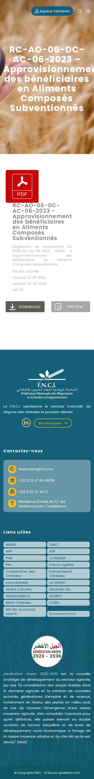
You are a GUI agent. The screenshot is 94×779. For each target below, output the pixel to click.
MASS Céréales (18, 602)
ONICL (54, 544)
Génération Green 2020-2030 (30, 673)
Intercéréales (17, 582)
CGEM (54, 602)
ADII (52, 551)
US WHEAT (57, 582)
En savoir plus (50, 423)
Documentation (62, 613)
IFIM (8, 564)
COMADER (57, 558)
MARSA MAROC (18, 596)
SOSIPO (55, 596)
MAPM (11, 544)
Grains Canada (18, 589)
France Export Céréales (60, 573)
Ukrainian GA (59, 589)
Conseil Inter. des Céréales (20, 573)
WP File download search (20, 611)
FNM (9, 558)
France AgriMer (61, 564)
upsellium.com (69, 773)
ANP (9, 551)
